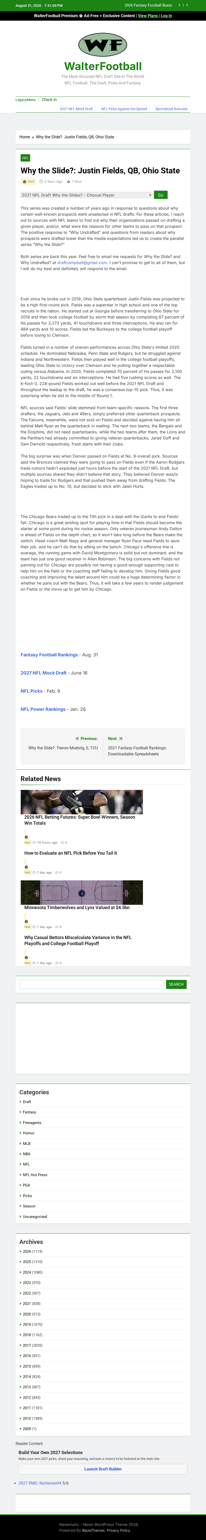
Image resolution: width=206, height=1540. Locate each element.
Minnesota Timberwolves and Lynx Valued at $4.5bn (77, 907)
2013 (27, 1387)
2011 (27, 1408)
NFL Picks (31, 691)
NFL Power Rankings (43, 709)
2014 (27, 1376)
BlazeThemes (93, 1530)
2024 (27, 1272)
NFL (25, 158)
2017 (27, 1345)
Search (176, 984)
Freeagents (32, 1122)
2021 (27, 1303)
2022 (27, 1293)
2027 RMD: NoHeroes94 (40, 1483)
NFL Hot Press (35, 1175)
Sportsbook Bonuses (171, 109)
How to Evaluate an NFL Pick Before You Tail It (70, 853)
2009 (27, 1429)
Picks (27, 1196)
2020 (27, 1314)
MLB (26, 1143)
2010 (27, 1418)
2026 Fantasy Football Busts (148, 6)
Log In (166, 15)
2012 (27, 1397)
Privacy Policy (118, 1530)
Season (29, 1206)
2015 (27, 1366)
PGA (26, 1185)
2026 (27, 1251)
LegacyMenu (26, 100)
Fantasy (29, 1112)
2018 (27, 1335)
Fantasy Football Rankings (49, 654)
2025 (27, 1262)
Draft (27, 1102)
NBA (26, 1154)
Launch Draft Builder (103, 1469)
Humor (28, 1133)
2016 (27, 1356)
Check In (49, 99)
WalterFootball (103, 66)
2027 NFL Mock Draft (76, 109)
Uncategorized (35, 1216)
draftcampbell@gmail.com (82, 262)
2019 (27, 1324)
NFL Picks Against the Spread (124, 109)
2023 (27, 1282)
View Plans (148, 15)
